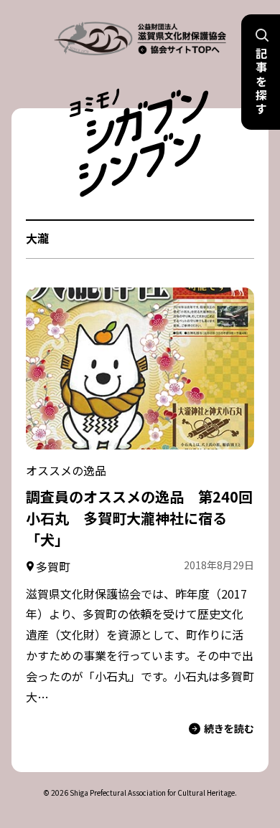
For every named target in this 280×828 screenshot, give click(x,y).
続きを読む (229, 728)
